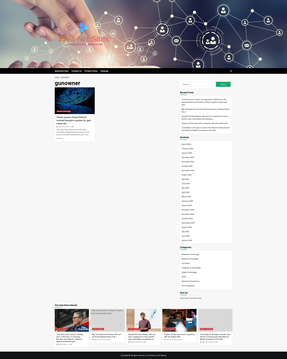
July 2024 (185, 232)
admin (59, 126)
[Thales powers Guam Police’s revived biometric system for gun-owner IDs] (75, 100)
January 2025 (187, 205)
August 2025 (187, 175)
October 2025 (187, 166)
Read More (59, 138)
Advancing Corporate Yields (191, 298)
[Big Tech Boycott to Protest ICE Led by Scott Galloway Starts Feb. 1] (108, 320)
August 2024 (187, 227)
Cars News (186, 263)
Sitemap (104, 71)
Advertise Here (62, 71)
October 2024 (187, 218)
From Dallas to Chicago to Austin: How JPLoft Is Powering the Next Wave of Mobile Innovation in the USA (206, 129)
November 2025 (188, 162)
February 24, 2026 (213, 342)
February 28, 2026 (105, 339)
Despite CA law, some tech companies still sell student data (205, 123)
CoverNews (150, 355)
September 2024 (188, 223)
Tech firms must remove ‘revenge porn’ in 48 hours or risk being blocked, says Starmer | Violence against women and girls (204, 102)
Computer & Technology (191, 268)
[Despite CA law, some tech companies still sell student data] (179, 320)
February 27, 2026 (141, 342)
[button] (231, 71)
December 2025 (188, 157)
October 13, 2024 (69, 126)
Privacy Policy (91, 71)
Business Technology (190, 259)
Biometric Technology (64, 111)
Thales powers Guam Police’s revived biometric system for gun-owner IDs (73, 120)
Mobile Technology (189, 272)
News (184, 277)
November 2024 (188, 214)
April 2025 (186, 192)
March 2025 (186, 197)
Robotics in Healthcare (191, 281)
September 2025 (188, 170)
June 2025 (186, 183)
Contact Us (76, 71)
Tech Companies (188, 286)
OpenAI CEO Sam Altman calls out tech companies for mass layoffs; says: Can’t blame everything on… (205, 117)
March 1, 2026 (68, 344)
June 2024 (186, 236)
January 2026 (187, 153)
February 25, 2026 (177, 339)
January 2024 (187, 240)
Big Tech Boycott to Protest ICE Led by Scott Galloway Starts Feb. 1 (206, 110)
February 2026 (187, 149)
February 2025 (187, 201)
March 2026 (186, 144)
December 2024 (188, 210)
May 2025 (185, 188)
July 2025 (185, 179)
